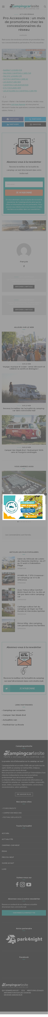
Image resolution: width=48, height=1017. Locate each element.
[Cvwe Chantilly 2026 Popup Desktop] (23, 507)
